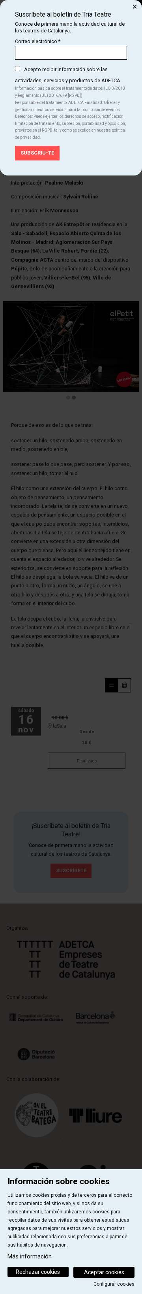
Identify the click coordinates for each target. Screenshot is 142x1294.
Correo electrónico (37, 41)
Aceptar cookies (104, 1272)
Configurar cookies (114, 1284)
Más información (29, 1256)
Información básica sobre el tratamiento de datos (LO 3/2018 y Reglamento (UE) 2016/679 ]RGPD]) (70, 92)
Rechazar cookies (38, 1272)
